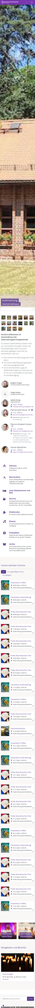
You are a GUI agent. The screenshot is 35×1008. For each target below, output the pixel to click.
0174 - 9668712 (17, 413)
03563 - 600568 (17, 405)
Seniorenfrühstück (18, 728)
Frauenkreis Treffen (18, 582)
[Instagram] (29, 410)
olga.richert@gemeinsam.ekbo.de (23, 452)
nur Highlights (6, 575)
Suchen (30, 999)
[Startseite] (10, 2)
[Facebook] (32, 410)
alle (3, 572)
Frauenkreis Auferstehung (21, 597)
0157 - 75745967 (18, 429)
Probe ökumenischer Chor (21, 612)
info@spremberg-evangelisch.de (23, 407)
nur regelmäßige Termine (15, 572)
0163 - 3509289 (17, 450)
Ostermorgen (7, 974)
